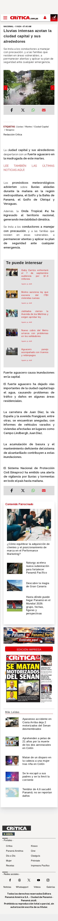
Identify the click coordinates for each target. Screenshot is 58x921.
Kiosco (34, 845)
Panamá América (14, 850)
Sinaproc (10, 130)
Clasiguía (35, 855)
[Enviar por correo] (44, 110)
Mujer (9, 860)
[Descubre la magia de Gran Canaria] (14, 585)
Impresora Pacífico (40, 865)
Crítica (9, 845)
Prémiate (35, 860)
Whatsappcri (22, 886)
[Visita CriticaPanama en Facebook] (10, 879)
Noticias (7, 886)
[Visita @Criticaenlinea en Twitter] (19, 879)
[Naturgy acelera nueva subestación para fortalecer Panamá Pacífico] (14, 568)
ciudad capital (41, 126)
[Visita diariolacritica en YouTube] (38, 879)
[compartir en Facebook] (12, 110)
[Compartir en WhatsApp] (34, 109)
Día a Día (10, 855)
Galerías (51, 886)
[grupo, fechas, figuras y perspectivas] (14, 605)
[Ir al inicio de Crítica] (24, 18)
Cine (33, 850)
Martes (28, 126)
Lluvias (19, 126)
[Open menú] (5, 17)
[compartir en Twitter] (23, 110)
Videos (37, 886)
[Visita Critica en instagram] (48, 879)
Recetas (10, 865)
